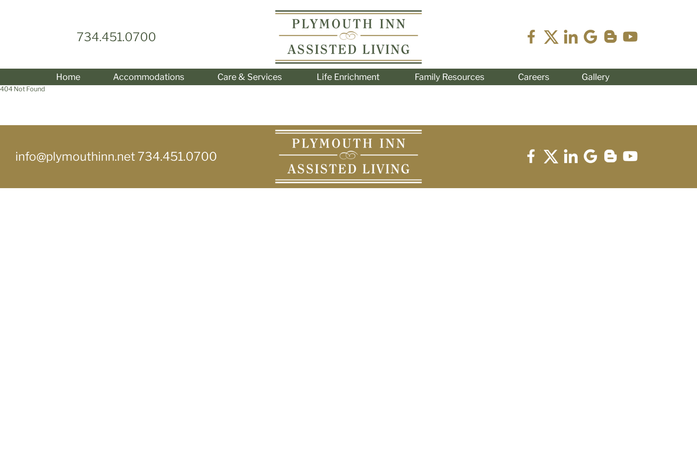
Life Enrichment (348, 76)
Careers (533, 76)
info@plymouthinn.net (76, 156)
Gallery (595, 76)
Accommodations (148, 76)
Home (68, 76)
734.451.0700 (116, 37)
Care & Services (249, 76)
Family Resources (449, 76)
